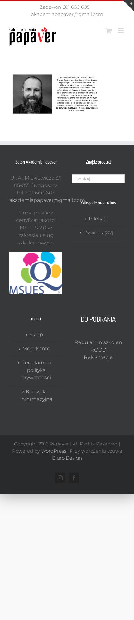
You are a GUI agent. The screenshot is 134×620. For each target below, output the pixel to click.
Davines (93, 233)
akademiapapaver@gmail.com (67, 14)
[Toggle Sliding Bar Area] (128, 5)
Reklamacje (98, 357)
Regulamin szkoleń (98, 342)
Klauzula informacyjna (36, 395)
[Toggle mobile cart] (109, 30)
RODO (98, 350)
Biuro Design (67, 458)
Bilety (95, 219)
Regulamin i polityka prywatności (36, 370)
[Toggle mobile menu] (121, 30)
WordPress (53, 451)
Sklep (36, 334)
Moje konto (36, 349)
